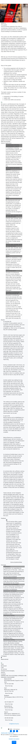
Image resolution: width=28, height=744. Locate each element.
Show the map (9, 670)
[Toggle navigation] (3, 2)
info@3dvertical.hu (14, 708)
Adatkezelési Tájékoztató (7, 717)
